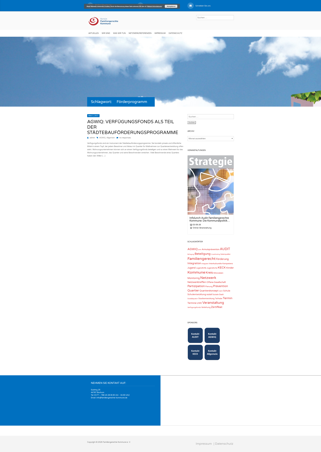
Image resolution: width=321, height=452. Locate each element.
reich (221, 291)
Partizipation (196, 286)
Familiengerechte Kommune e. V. (117, 442)
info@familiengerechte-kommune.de (111, 398)
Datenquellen (225, 254)
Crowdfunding (215, 254)
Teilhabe (218, 298)
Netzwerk (208, 278)
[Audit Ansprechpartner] (195, 342)
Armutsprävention (210, 249)
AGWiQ (102, 138)
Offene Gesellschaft (216, 282)
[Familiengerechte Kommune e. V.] (103, 20)
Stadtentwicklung (206, 298)
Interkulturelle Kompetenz (221, 263)
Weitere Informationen (154, 6)
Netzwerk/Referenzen (140, 33)
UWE (199, 303)
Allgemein (110, 138)
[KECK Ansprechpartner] (195, 359)
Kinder (230, 267)
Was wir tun (119, 33)
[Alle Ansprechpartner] (212, 359)
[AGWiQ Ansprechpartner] (212, 342)
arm (199, 250)
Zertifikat (216, 307)
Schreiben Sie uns (203, 6)
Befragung (190, 254)
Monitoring (193, 278)
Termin (227, 298)
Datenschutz (175, 33)
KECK (222, 267)
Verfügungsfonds (194, 307)
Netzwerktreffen (196, 282)
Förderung (222, 259)
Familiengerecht (201, 258)
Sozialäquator (192, 299)
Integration (194, 263)
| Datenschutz (223, 444)
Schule (226, 290)
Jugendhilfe (201, 268)
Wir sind (106, 33)
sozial (209, 294)
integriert (205, 264)
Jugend (191, 267)
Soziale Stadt (218, 294)
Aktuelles (93, 33)
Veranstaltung (213, 303)
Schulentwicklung (196, 294)
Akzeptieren (171, 6)
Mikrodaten (218, 273)
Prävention (220, 286)
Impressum (160, 33)
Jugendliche (212, 268)
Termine (191, 303)
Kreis (209, 272)
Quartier (193, 290)
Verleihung (206, 307)
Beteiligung (203, 254)
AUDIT (225, 249)
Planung (209, 286)
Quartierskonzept (208, 290)
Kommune (196, 272)
